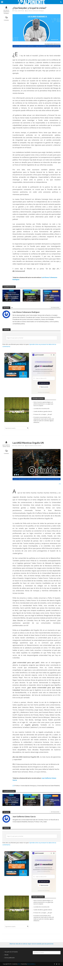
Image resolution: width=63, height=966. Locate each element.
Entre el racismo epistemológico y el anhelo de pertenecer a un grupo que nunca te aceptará (11, 295)
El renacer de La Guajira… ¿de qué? (42, 414)
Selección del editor (29, 294)
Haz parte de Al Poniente (11, 952)
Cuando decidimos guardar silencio (51, 296)
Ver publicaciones (55, 307)
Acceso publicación (10, 957)
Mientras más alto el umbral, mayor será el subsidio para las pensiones (31, 944)
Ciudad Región (27, 290)
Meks (19, 964)
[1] (60, 483)
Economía (35, 290)
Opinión (11, 290)
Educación (55, 291)
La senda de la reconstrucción (31, 297)
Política (32, 292)
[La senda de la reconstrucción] (31, 295)
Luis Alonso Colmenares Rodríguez (6, 11)
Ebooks (6, 955)
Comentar (6, 20)
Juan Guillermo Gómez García (6, 445)
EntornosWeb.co (31, 964)
